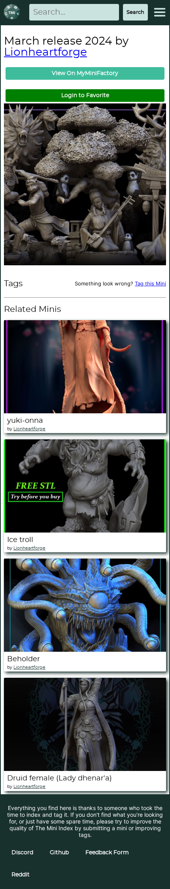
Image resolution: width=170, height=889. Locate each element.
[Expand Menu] (159, 12)
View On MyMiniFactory (85, 73)
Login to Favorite (85, 95)
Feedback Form (107, 852)
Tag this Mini (150, 283)
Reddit (20, 875)
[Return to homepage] (13, 12)
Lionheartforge (45, 52)
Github (59, 852)
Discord (22, 852)
